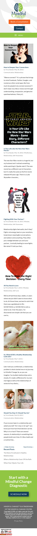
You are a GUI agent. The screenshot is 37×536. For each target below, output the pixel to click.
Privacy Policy (18, 521)
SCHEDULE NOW (18, 494)
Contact (19, 28)
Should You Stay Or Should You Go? (16, 413)
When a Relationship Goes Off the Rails (17, 459)
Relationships (19, 72)
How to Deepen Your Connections (16, 67)
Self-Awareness (18, 155)
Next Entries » (28, 447)
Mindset (26, 221)
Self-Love (16, 291)
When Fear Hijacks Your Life (13, 463)
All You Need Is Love (11, 286)
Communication (9, 72)
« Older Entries (9, 447)
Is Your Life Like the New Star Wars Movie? (16, 149)
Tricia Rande (9, 70)
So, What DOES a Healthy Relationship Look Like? (18, 355)
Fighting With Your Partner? (14, 219)
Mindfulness (28, 153)
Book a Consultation (19, 22)
